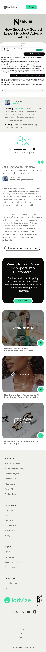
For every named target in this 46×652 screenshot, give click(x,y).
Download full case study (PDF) (23, 248)
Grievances (23, 638)
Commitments (11, 583)
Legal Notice (23, 630)
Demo (31, 7)
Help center (10, 557)
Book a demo (23, 301)
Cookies (23, 634)
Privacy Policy (23, 626)
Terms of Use (23, 622)
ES (28, 641)
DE (25, 641)
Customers (9, 510)
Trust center (10, 567)
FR (30, 641)
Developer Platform (13, 562)
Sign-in (7, 552)
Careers (8, 588)
